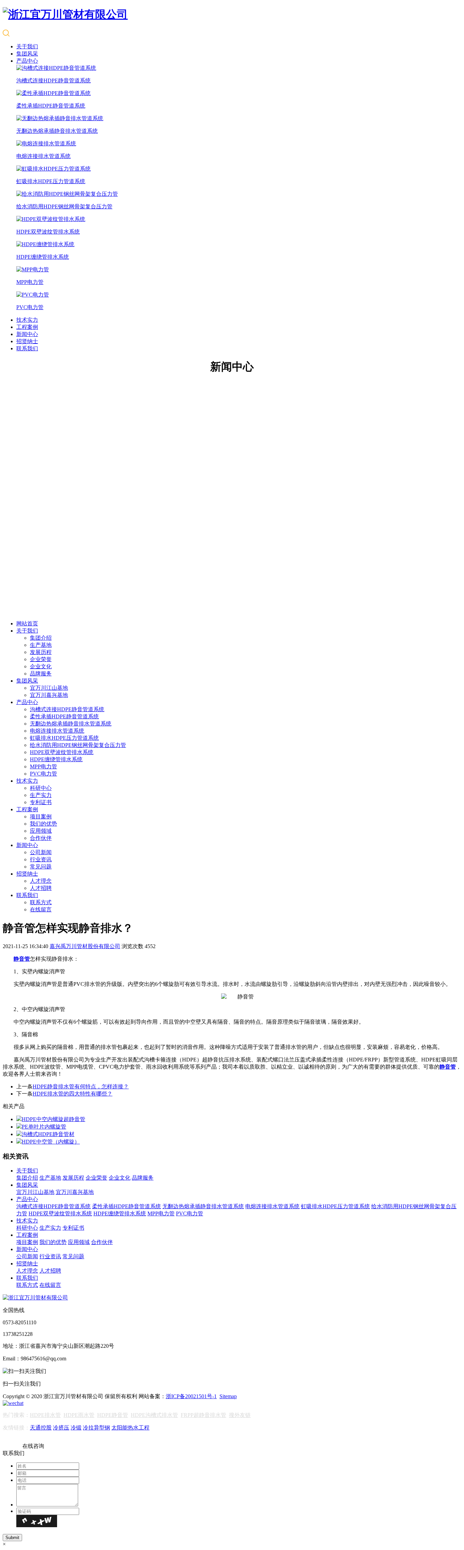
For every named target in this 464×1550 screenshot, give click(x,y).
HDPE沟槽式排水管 (154, 1415)
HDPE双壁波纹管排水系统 (61, 752)
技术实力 (27, 320)
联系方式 (41, 902)
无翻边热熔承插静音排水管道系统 (70, 723)
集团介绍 (41, 638)
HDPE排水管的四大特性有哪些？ (72, 1094)
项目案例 (41, 816)
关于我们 (27, 46)
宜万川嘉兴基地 (49, 695)
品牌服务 (41, 673)
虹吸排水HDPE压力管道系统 (64, 738)
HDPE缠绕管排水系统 (56, 759)
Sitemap (228, 1396)
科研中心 (41, 788)
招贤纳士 (27, 341)
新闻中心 (27, 334)
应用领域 (41, 831)
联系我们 (27, 348)
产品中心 (27, 61)
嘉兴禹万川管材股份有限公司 (85, 946)
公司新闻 (41, 852)
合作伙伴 (41, 838)
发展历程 (41, 652)
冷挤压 (61, 1428)
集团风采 (27, 54)
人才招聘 (41, 888)
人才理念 (41, 881)
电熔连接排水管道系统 (57, 731)
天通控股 (41, 1428)
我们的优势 (43, 824)
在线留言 (41, 909)
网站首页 (27, 623)
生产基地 (41, 645)
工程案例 (27, 327)
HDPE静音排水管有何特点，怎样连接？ (81, 1086)
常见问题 (41, 866)
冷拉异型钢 (96, 1428)
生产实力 (41, 795)
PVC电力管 (43, 774)
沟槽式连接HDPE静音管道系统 (67, 709)
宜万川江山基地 (49, 688)
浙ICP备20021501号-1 (191, 1396)
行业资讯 (41, 859)
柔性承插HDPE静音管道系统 (64, 716)
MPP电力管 (43, 766)
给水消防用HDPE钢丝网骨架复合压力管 (78, 745)
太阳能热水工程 (130, 1428)
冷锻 (76, 1428)
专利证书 (41, 802)
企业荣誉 (41, 659)
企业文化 (41, 666)
